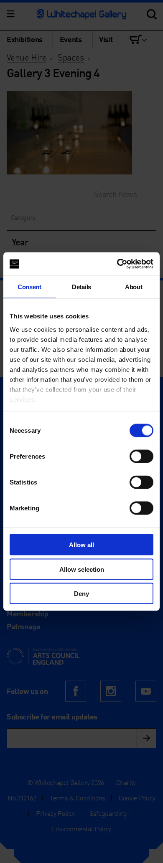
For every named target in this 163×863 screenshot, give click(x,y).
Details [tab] (81, 286)
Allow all (81, 544)
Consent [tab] (29, 286)
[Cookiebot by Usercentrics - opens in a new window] (117, 264)
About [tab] (133, 286)
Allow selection (81, 569)
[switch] (141, 456)
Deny (81, 593)
